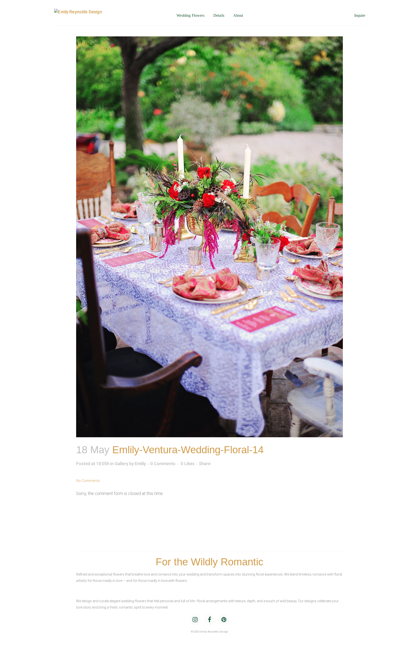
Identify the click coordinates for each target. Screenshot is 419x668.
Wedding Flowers (190, 15)
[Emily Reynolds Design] (78, 15)
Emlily (140, 463)
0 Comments (162, 463)
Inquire (359, 15)
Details (218, 15)
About (238, 15)
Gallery (121, 463)
